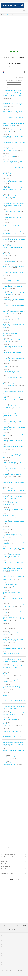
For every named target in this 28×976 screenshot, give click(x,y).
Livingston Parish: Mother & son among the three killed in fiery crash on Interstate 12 (13, 407)
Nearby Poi (4, 863)
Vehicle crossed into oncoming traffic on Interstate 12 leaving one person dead (12, 415)
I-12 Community (13, 57)
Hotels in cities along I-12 (8, 854)
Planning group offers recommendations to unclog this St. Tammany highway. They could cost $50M (13, 744)
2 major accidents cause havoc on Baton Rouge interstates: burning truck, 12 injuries (12, 688)
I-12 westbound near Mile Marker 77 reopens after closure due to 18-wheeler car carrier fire (13, 205)
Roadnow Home (6, 866)
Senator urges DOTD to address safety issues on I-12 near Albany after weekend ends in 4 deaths (14, 326)
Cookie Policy (6, 964)
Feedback (5, 967)
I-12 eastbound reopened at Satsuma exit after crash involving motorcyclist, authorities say (14, 217)
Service (5, 949)
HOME (4, 14)
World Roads (6, 938)
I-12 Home (8, 14)
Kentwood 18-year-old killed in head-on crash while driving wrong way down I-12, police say (13, 181)
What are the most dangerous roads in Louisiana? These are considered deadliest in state (13, 490)
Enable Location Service (9, 958)
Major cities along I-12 (7, 856)
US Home (4, 868)
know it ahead (13, 929)
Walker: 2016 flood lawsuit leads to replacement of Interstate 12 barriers (11, 197)
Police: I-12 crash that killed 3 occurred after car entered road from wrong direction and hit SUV (13, 391)
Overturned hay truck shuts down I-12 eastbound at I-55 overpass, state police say (12, 586)
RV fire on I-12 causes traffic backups (12, 211)
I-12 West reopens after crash (10, 719)
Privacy (5, 953)
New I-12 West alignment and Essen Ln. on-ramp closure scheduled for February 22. (13, 626)
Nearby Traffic (21, 57)
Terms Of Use (6, 955)
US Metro (4, 870)
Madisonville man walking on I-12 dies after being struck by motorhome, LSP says (13, 667)
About (4, 944)
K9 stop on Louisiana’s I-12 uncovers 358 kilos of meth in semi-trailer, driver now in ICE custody (13, 105)
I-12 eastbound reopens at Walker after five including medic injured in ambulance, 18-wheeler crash (13, 536)
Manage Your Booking (7, 873)
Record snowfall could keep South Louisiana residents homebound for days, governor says (13, 641)
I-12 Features (5, 859)
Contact (5, 946)
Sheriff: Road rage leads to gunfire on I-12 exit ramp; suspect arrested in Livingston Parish (13, 570)
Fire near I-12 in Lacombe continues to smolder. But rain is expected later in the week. (12, 247)
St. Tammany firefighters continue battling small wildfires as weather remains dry (13, 274)
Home (3, 851)
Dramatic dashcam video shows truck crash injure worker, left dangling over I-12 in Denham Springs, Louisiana (14, 578)
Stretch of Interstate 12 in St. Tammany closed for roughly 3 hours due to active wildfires (14, 333)
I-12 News (10, 72)
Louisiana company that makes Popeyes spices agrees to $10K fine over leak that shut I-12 (13, 456)
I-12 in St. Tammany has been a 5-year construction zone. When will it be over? (12, 556)
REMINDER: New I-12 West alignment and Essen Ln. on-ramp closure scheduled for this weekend (13, 619)
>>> (14, 50)
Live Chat (5, 57)
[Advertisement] (14, 31)
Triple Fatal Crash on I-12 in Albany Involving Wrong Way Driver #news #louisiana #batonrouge (13, 225)
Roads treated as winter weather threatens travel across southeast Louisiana (13, 448)
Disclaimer (5, 962)
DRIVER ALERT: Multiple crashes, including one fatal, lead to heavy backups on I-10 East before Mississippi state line (14, 189)
